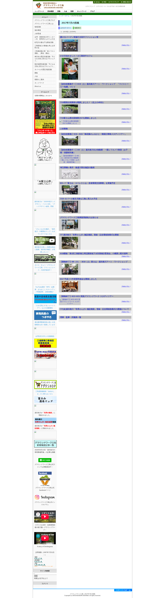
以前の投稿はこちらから (43, 95)
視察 (72, 11)
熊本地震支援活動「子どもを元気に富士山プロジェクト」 (45, 65)
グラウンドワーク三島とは (44, 23)
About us (38, 86)
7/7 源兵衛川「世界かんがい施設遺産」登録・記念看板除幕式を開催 (89, 235)
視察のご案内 (39, 79)
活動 (58, 11)
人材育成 (38, 33)
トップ (61, 16)
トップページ (39, 11)
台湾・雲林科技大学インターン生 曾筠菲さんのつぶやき (45, 38)
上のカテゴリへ (65, 28)
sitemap (114, 1)
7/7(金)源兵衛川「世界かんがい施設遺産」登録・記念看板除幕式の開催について (94, 309)
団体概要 (50, 11)
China (104, 1)
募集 (36, 73)
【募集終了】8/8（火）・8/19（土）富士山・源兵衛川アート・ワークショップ (93, 262)
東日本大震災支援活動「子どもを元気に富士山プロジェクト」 (45, 59)
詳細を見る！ (126, 45)
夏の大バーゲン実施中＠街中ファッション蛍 (79, 37)
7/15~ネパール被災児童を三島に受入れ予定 (78, 199)
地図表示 (77, 28)
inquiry (126, 1)
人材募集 (64, 129)
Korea (97, 1)
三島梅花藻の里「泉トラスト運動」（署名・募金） (45, 52)
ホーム (67, 16)
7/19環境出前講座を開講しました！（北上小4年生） (82, 102)
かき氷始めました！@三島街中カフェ (76, 56)
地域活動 (38, 27)
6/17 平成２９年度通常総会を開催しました (78, 279)
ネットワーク (82, 11)
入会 (65, 11)
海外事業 (38, 30)
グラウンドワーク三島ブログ (45, 20)
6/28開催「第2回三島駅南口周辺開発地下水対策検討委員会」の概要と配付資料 (94, 253)
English (88, 1)
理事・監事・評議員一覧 (70, 317)
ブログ (92, 11)
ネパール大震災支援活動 (43, 69)
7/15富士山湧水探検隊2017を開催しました (78, 118)
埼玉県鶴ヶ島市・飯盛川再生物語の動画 (77, 167)
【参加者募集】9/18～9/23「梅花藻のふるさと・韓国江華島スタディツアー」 (93, 134)
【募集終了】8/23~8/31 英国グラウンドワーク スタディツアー (86, 296)
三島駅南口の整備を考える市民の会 (45, 47)
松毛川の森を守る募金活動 (44, 42)
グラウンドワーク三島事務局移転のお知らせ (79, 217)
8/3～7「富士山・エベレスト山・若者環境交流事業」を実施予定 (87, 183)
